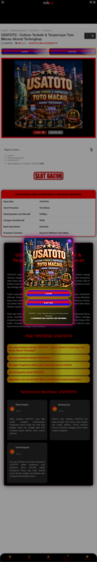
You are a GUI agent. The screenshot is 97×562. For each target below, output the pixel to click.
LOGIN (48, 294)
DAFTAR (48, 303)
